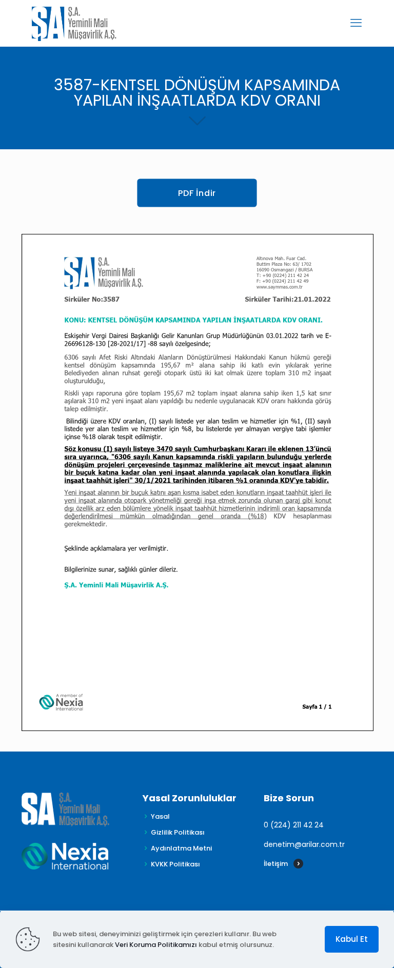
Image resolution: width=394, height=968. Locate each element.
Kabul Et (352, 939)
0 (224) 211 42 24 (294, 825)
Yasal (160, 816)
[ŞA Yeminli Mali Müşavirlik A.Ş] (74, 23)
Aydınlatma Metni (181, 848)
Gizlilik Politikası (178, 832)
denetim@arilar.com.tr (304, 844)
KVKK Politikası (175, 864)
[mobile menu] (356, 23)
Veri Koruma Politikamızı (156, 945)
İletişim (276, 863)
